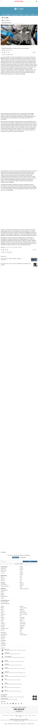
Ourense (21, 582)
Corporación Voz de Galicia (5, 715)
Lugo (21, 580)
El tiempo (2, 630)
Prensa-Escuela (34, 715)
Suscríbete (3, 573)
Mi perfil (2, 577)
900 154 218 (19, 709)
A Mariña (21, 569)
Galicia (2, 609)
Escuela (21, 633)
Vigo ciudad (19, 247)
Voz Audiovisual (16, 715)
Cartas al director (4, 584)
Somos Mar (3, 625)
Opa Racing (3, 637)
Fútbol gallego (3, 643)
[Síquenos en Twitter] (5, 703)
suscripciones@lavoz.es (19, 711)
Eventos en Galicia (4, 596)
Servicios (2, 591)
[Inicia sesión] (36, 1)
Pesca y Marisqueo (6, 14)
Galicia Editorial (20, 716)
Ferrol (21, 577)
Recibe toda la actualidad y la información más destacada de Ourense (13, 690)
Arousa (21, 571)
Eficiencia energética (4, 601)
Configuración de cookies (30, 723)
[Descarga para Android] (36, 697)
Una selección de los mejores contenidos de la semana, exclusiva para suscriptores (15, 657)
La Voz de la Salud (23, 607)
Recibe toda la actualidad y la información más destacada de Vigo (12, 687)
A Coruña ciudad (15, 247)
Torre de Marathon (4, 634)
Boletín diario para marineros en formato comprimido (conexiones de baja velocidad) (15, 668)
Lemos (21, 579)
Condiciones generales (23, 723)
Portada (2, 607)
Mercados (21, 628)
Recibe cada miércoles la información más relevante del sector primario (13, 664)
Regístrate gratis (16, 557)
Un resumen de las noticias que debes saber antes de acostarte (12, 653)
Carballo (21, 574)
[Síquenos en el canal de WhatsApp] (18, 703)
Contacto (2, 598)
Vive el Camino (22, 622)
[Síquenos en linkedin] (10, 703)
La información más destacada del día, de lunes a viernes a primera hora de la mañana (15, 650)
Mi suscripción (3, 568)
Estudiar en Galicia (23, 612)
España (2, 612)
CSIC (9, 247)
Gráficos (2, 622)
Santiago (21, 585)
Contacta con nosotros (5, 586)
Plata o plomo (22, 617)
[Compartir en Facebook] (6, 52)
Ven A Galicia (22, 618)
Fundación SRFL (12, 715)
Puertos (21, 14)
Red (20, 615)
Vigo (20, 587)
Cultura (2, 620)
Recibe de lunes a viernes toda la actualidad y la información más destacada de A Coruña (15, 676)
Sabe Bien (22, 609)
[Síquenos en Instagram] (7, 703)
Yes (20, 631)
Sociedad (2, 618)
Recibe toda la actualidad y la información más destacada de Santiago (13, 683)
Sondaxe (23, 715)
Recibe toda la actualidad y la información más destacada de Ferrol (13, 679)
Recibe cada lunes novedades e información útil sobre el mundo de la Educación (14, 661)
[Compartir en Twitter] (8, 52)
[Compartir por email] (4, 52)
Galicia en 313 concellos (24, 588)
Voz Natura (29, 715)
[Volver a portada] (19, 1)
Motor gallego (3, 645)
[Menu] (1, 1)
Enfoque (21, 620)
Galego (21, 563)
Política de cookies (16, 723)
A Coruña (21, 568)
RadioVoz (20, 715)
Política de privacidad (11, 723)
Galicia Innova (22, 625)
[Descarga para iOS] (34, 697)
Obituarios (2, 626)
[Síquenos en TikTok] (16, 703)
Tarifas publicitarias (4, 590)
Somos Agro (3, 623)
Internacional (3, 614)
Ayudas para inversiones (5, 603)
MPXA (16, 716)
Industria (27, 14)
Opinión (2, 615)
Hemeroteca (3, 571)
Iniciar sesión (23, 557)
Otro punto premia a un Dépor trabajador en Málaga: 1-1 (11, 258)
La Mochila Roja (23, 623)
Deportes (2, 617)
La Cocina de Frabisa (23, 614)
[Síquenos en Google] (21, 703)
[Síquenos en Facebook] (2, 703)
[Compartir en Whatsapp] (2, 52)
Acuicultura (15, 14)
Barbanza (21, 572)
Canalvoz (26, 715)
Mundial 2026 (3, 632)
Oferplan (2, 593)
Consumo (33, 14)
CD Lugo (2, 638)
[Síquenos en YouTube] (13, 703)
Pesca (11, 247)
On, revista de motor (23, 634)
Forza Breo (3, 642)
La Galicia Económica (5, 628)
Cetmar (7, 247)
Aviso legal (5, 723)
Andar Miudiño (3, 640)
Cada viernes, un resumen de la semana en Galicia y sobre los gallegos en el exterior (15, 672)
